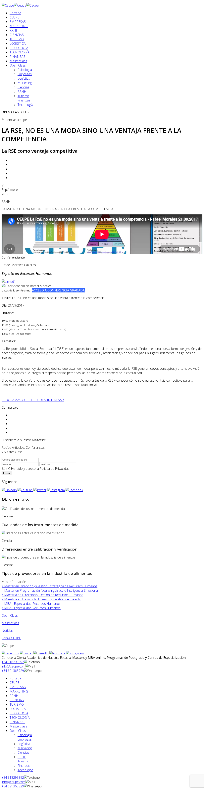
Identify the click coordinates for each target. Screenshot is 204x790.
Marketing (25, 83)
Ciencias (23, 87)
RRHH (14, 30)
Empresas (25, 74)
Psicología (25, 70)
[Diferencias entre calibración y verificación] (33, 533)
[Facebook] (74, 490)
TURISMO (17, 39)
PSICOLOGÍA (19, 48)
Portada (15, 13)
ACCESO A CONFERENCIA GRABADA (58, 290)
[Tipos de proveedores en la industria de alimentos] (39, 557)
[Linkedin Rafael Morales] (9, 281)
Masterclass (18, 61)
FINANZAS (17, 56)
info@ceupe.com (14, 666)
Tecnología (25, 104)
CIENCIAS (17, 35)
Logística (24, 78)
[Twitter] (39, 490)
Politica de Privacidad (55, 468)
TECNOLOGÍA (20, 52)
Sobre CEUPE (11, 638)
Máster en (49, 586)
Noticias (7, 630)
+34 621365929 (13, 670)
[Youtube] (25, 490)
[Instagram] (56, 490)
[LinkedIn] (9, 490)
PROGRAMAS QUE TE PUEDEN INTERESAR (33, 400)
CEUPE (14, 17)
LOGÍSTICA (18, 43)
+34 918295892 (13, 662)
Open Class (18, 65)
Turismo (23, 96)
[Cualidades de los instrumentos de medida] (33, 508)
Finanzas (24, 100)
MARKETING (19, 26)
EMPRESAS (18, 21)
